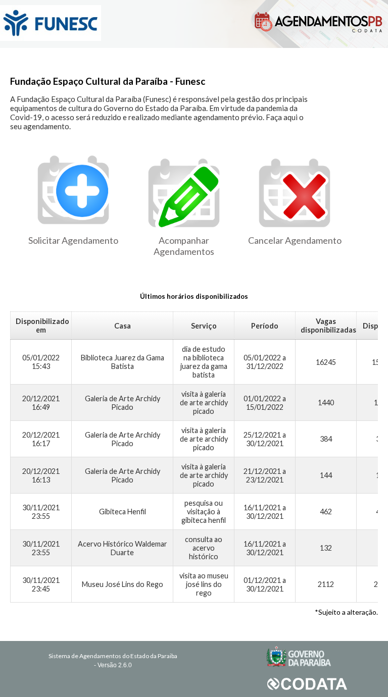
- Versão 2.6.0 (113, 665)
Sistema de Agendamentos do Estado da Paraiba (112, 656)
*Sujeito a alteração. (346, 612)
